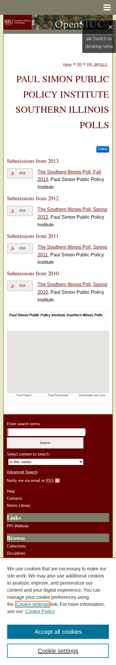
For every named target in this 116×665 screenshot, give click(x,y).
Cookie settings (32, 604)
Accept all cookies (58, 632)
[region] (58, 611)
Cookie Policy (40, 611)
